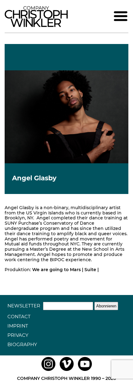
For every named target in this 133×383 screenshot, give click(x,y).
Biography (22, 344)
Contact (19, 316)
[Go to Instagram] (48, 371)
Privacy (17, 335)
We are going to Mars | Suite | (65, 269)
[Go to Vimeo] (66, 371)
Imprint (17, 326)
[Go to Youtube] (84, 371)
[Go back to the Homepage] (36, 25)
